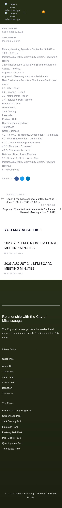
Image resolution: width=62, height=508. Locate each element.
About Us (7, 366)
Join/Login (8, 377)
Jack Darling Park (12, 421)
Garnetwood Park (11, 416)
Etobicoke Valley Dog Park (16, 410)
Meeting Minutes (11, 41)
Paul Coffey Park (11, 438)
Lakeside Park (10, 427)
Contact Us (8, 382)
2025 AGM (8, 393)
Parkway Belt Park (12, 432)
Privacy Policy (9, 349)
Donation (7, 388)
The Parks (7, 371)
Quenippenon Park (12, 443)
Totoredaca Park (11, 449)
